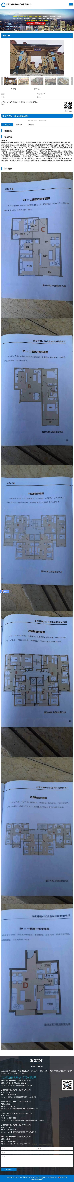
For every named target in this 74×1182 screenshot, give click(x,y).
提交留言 (8, 1169)
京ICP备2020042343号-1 (49, 1177)
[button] (35, 28)
